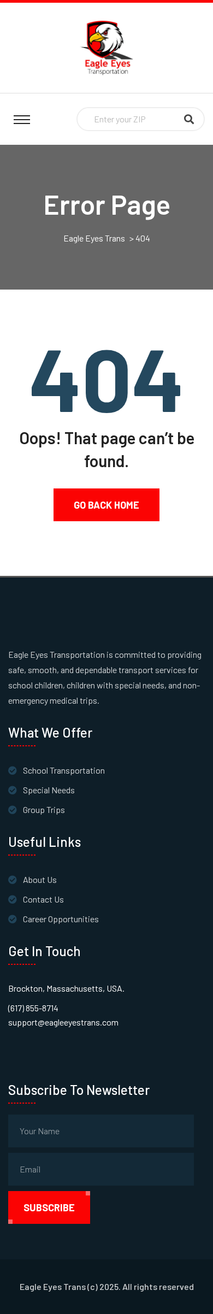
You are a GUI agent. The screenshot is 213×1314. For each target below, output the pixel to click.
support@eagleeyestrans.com (63, 1022)
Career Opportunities (61, 919)
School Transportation (64, 770)
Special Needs (49, 790)
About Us (40, 879)
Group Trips (44, 809)
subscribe (49, 1207)
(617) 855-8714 (33, 1008)
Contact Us (43, 899)
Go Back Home (106, 505)
